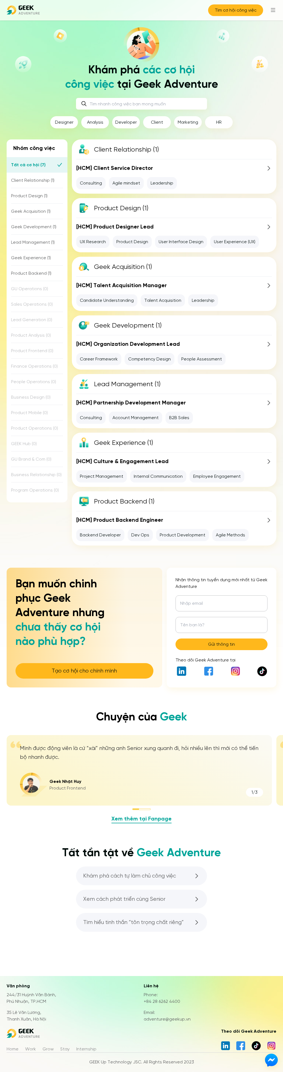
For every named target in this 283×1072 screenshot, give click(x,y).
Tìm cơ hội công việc (235, 10)
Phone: (151, 994)
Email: (149, 1012)
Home (13, 1049)
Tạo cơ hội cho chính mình (84, 671)
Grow (48, 1049)
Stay (65, 1049)
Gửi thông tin (221, 644)
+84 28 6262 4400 (162, 1001)
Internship (86, 1049)
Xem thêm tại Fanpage (141, 819)
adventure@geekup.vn (167, 1019)
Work (30, 1049)
